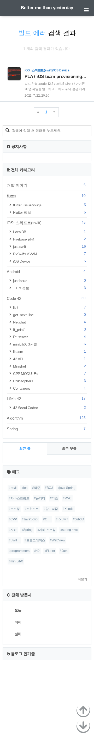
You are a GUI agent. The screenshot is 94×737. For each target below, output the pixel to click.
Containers (49, 388)
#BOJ (49, 488)
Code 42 (46, 298)
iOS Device (49, 261)
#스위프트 (32, 509)
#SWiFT (14, 540)
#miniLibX (16, 561)
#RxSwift (62, 519)
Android (46, 271)
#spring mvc (69, 530)
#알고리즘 (51, 509)
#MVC (67, 498)
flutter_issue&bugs (49, 205)
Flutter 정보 (49, 212)
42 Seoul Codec (49, 407)
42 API (49, 359)
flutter (46, 196)
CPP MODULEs (49, 373)
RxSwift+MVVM (49, 254)
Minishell (49, 366)
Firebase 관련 (49, 239)
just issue (49, 280)
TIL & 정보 (49, 288)
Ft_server (49, 336)
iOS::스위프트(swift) (46, 222)
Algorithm (46, 418)
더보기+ (83, 579)
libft (49, 307)
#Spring (27, 530)
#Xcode (68, 509)
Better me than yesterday (47, 7)
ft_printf (49, 329)
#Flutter (49, 551)
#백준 (36, 488)
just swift (49, 246)
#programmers (19, 551)
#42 (37, 551)
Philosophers (49, 381)
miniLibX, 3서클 (49, 344)
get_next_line (49, 314)
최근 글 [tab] (25, 449)
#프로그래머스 (35, 540)
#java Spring (66, 488)
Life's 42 (46, 398)
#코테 (13, 488)
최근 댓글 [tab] (69, 449)
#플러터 (39, 498)
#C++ (47, 519)
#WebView (57, 540)
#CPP (13, 519)
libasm (49, 351)
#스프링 (14, 509)
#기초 (54, 498)
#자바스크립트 (19, 498)
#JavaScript (30, 519)
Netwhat (49, 322)
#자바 (13, 530)
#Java (64, 551)
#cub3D (78, 519)
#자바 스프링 (46, 530)
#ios (24, 488)
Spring (46, 428)
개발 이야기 (46, 185)
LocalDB (49, 231)
